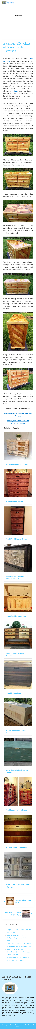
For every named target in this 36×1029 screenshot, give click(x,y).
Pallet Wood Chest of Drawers (17, 539)
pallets (15, 91)
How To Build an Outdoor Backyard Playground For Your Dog (18, 937)
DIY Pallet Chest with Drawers (17, 464)
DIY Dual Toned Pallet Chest (16, 847)
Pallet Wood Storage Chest (16, 616)
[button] (32, 2)
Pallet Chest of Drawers (15, 502)
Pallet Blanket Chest (13, 693)
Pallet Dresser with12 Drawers (17, 810)
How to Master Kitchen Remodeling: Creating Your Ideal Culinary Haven (18, 951)
